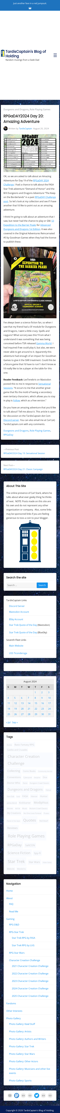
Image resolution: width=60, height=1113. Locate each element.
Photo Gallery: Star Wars (22, 1054)
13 (22, 703)
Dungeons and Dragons (16, 109)
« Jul (8, 722)
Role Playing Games (40, 109)
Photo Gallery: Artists (20, 1031)
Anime (9, 745)
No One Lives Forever (32, 813)
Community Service (45, 771)
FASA (25, 796)
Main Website (16, 645)
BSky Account (16, 619)
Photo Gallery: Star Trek (21, 1046)
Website (11, 869)
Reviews (12, 828)
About (9, 898)
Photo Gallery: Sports (20, 1080)
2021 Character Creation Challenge (30, 966)
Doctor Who (13, 783)
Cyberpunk (27, 777)
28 (29, 714)
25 (9, 714)
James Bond (12, 803)
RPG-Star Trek (16, 932)
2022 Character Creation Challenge (30, 973)
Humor (44, 796)
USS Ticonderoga (18, 653)
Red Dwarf (43, 821)
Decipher (37, 778)
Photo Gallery (13, 1018)
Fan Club (10, 796)
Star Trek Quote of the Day (23, 625)
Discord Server (17, 606)
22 (36, 708)
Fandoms (11, 1003)
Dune (25, 783)
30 (42, 714)
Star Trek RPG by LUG (23, 945)
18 (9, 708)
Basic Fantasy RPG (24, 744)
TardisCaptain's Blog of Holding (26, 54)
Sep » (15, 722)
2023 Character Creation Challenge (30, 981)
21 (29, 708)
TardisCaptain (25, 128)
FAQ (11, 904)
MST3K (17, 809)
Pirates (46, 813)
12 (15, 703)
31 (49, 714)
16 (42, 703)
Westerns (21, 869)
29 (36, 714)
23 (42, 708)
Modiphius (41, 803)
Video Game (47, 862)
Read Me (13, 911)
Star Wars (34, 862)
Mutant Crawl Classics (38, 808)
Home (9, 890)
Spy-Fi (37, 853)
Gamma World (44, 343)
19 (15, 708)
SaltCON (30, 845)
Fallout (48, 790)
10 (49, 697)
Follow (16, 400)
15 (36, 703)
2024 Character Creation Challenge (30, 988)
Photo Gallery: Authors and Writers (27, 1039)
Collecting (13, 771)
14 (29, 703)
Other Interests (14, 1010)
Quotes (29, 820)
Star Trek (16, 861)
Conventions (14, 777)
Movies (10, 808)
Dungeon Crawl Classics (39, 783)
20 (22, 708)
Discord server (11, 420)
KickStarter (25, 802)
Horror (34, 796)
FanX (18, 796)
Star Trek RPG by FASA (23, 937)
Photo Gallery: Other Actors (23, 1061)
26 (15, 714)
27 (22, 714)
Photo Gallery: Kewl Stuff (22, 1024)
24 (49, 708)
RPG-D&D (14, 924)
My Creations (14, 813)
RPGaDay (8, 434)
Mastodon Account (19, 611)
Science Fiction (19, 853)
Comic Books (29, 771)
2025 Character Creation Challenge (30, 996)
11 (9, 703)
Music (24, 808)
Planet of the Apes (13, 821)
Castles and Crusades (17, 749)
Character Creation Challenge (24, 760)
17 (49, 703)
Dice (45, 777)
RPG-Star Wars (17, 952)
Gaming (10, 919)
